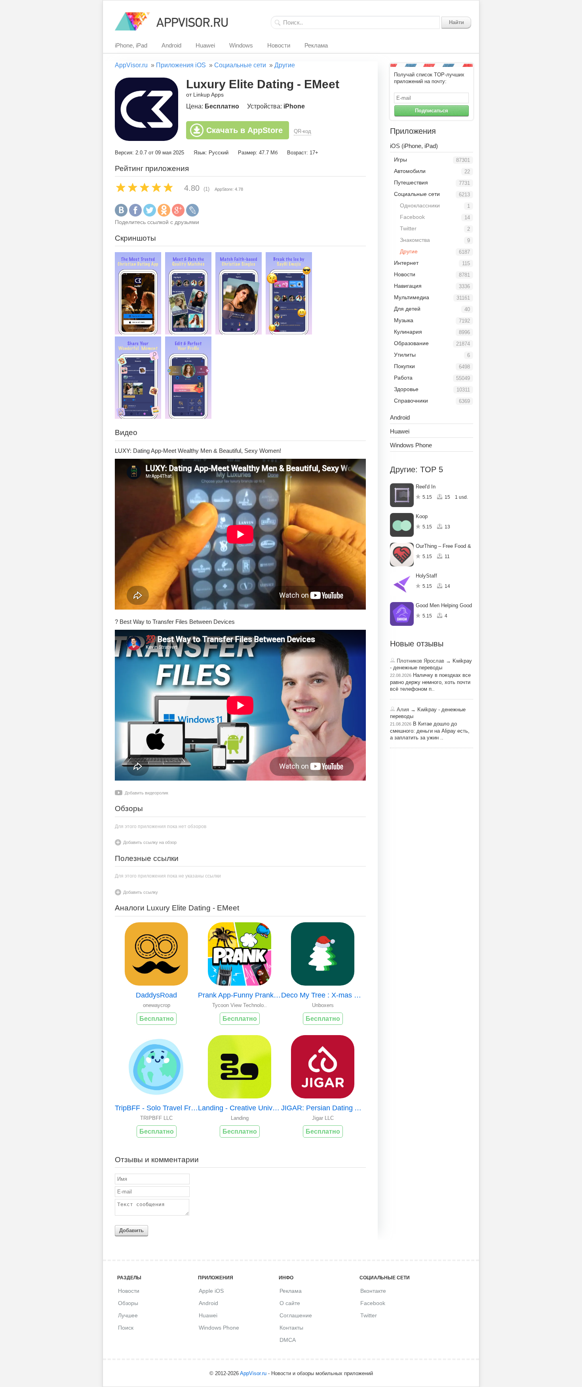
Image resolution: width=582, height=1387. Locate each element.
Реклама (316, 45)
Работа (403, 377)
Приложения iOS (181, 65)
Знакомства (415, 240)
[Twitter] (149, 215)
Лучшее (128, 1315)
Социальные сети (240, 65)
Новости (278, 45)
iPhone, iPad (131, 45)
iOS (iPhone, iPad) (414, 145)
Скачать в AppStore (244, 130)
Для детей (407, 309)
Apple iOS (211, 1291)
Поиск (125, 1327)
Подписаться (431, 111)
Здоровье (406, 389)
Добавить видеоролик (146, 792)
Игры (400, 159)
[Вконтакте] (121, 215)
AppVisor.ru (131, 65)
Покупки (404, 366)
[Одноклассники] (164, 215)
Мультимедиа (411, 297)
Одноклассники (420, 205)
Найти (456, 22)
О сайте (290, 1303)
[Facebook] (135, 215)
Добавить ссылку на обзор (150, 842)
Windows (241, 45)
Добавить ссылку (140, 892)
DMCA (288, 1340)
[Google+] (178, 215)
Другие (284, 65)
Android (171, 45)
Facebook (412, 217)
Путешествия (411, 182)
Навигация (408, 286)
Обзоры (128, 1303)
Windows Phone (411, 445)
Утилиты (405, 355)
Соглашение (296, 1315)
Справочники (411, 400)
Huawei (205, 45)
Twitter (408, 228)
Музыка (403, 320)
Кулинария (408, 332)
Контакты (291, 1327)
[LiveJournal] (192, 215)
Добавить (131, 1230)
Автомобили (410, 171)
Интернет (406, 263)
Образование (411, 343)
